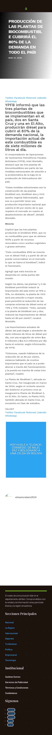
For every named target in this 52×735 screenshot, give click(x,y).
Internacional (11, 633)
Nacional (9, 622)
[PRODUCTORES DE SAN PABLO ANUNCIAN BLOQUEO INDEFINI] (26, 533)
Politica (8, 649)
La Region (10, 628)
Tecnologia (10, 660)
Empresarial (11, 655)
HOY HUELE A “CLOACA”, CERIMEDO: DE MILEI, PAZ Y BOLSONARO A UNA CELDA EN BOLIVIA (26, 449)
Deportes (9, 639)
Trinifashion (11, 644)
